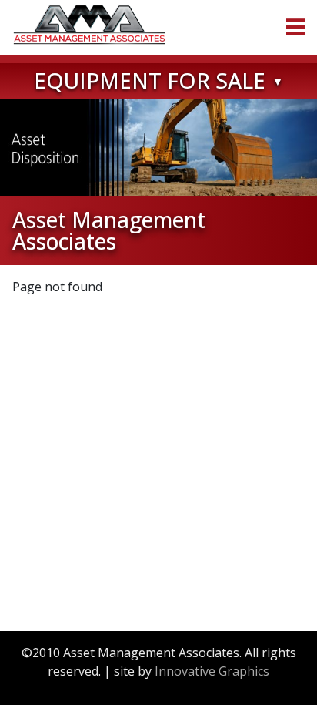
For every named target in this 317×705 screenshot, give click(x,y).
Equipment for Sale (149, 80)
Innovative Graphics (212, 671)
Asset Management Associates (89, 24)
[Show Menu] (295, 27)
